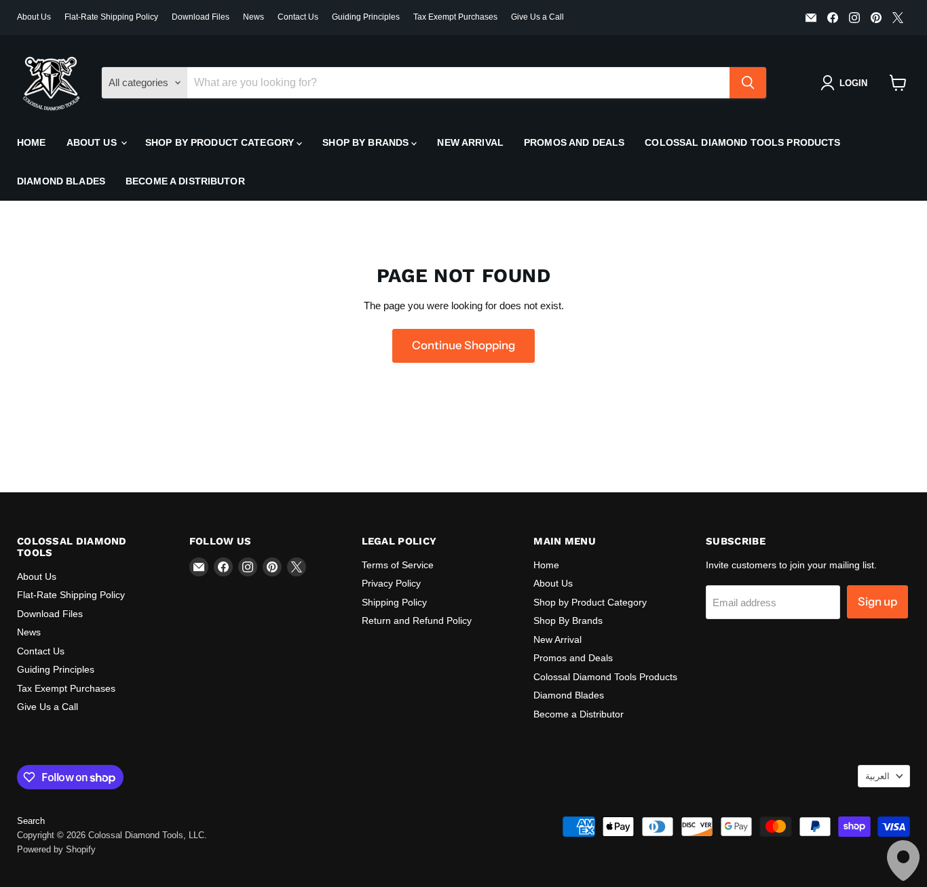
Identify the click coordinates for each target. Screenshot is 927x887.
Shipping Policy (394, 602)
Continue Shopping (463, 345)
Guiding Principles (366, 17)
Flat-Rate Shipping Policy (111, 17)
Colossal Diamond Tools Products (742, 142)
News (253, 17)
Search (31, 821)
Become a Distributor (185, 181)
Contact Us (298, 17)
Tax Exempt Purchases (455, 17)
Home (31, 142)
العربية (877, 776)
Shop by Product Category (221, 142)
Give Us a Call (537, 17)
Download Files (200, 17)
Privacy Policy (391, 583)
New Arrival (470, 142)
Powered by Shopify (56, 849)
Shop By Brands (366, 142)
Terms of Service (398, 564)
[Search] (748, 82)
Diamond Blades (61, 181)
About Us (34, 17)
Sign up (877, 601)
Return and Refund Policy (417, 620)
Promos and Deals (574, 142)
